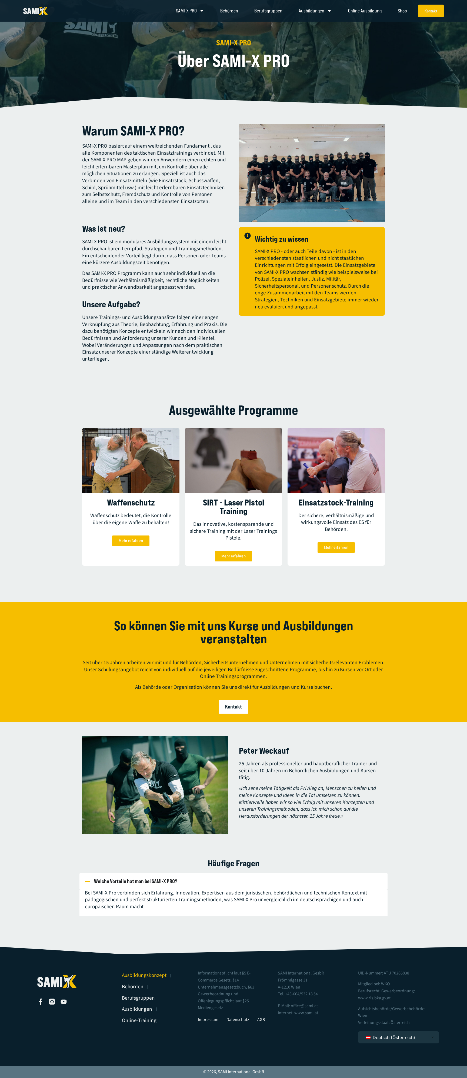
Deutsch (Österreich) (393, 1037)
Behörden (229, 11)
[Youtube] (64, 1002)
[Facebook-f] (40, 1002)
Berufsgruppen (268, 11)
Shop (402, 11)
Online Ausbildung (365, 11)
